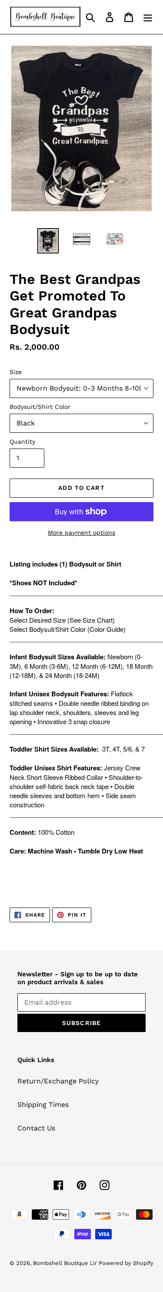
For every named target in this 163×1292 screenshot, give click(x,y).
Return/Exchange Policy (58, 1081)
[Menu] (147, 17)
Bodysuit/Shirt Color (40, 406)
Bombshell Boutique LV (64, 1263)
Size (16, 371)
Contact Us (36, 1128)
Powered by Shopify (126, 1263)
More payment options (81, 532)
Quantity (22, 441)
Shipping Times (43, 1104)
